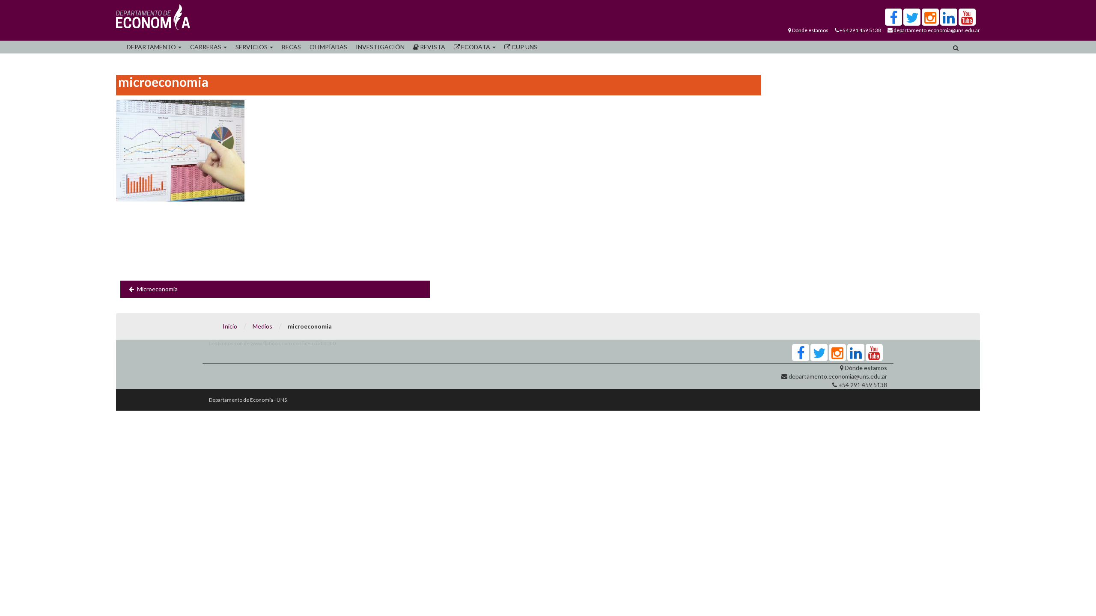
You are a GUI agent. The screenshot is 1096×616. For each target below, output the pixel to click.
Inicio (230, 326)
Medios (262, 326)
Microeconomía (157, 289)
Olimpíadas (328, 46)
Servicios (252, 46)
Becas (291, 46)
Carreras (206, 46)
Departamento (152, 46)
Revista (432, 46)
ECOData (475, 46)
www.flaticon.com (271, 343)
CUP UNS (523, 46)
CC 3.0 (328, 343)
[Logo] (153, 19)
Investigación (380, 46)
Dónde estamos (810, 30)
